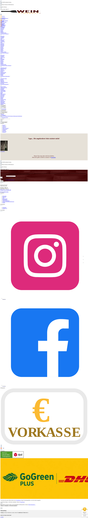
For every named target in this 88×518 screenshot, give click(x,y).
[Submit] (1, 177)
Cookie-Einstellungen (5, 200)
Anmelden (2, 114)
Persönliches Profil (7, 116)
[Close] (1, 508)
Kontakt (3, 202)
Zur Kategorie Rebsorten (4, 84)
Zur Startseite (2, 151)
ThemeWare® (22, 502)
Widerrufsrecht (4, 199)
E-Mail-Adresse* (3, 176)
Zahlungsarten (15, 116)
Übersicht (2, 116)
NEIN (2, 517)
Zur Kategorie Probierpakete (5, 76)
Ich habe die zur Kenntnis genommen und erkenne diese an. (16, 179)
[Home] (44, 14)
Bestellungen (20, 116)
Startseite (53, 157)
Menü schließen (4, 112)
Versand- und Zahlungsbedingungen (8, 201)
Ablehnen (2, 505)
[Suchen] (1, 120)
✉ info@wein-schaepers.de (5, 189)
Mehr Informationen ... (32, 504)
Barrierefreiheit (4, 198)
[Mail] (85, 262)
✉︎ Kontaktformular (4, 191)
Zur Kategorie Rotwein (4, 18)
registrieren (4, 115)
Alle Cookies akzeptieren (13, 505)
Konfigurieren (6, 505)
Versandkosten (18, 500)
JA (0, 517)
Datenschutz (4, 196)
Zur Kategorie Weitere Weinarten (5, 65)
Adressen (11, 116)
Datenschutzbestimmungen (10, 179)
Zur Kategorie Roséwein (4, 52)
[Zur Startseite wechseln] (20, 13)
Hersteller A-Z (4, 208)
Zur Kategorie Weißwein (4, 33)
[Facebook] (85, 259)
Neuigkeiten (4, 207)
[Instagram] (85, 256)
